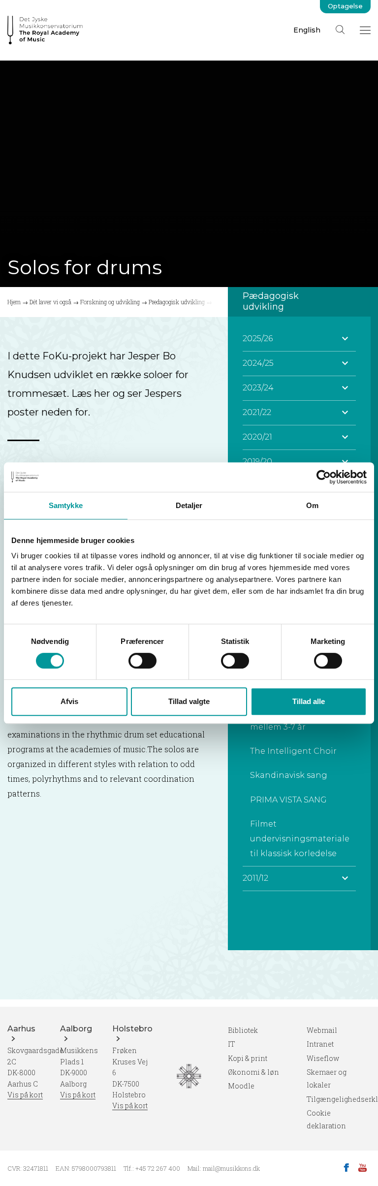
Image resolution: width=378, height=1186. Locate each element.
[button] (345, 338)
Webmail (322, 1030)
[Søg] (340, 29)
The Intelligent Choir (293, 751)
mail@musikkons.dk (231, 1168)
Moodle (241, 1085)
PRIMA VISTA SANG (288, 799)
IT (231, 1044)
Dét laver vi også (50, 302)
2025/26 (258, 338)
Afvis (69, 701)
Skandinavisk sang (288, 775)
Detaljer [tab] (189, 505)
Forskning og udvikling (110, 302)
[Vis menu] (365, 30)
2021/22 (257, 412)
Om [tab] (312, 505)
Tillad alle (308, 701)
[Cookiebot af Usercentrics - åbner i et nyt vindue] (324, 477)
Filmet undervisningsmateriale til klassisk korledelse (299, 838)
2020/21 (257, 437)
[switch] (142, 661)
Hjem (14, 302)
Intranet (320, 1044)
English (306, 30)
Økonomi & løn (253, 1072)
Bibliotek (243, 1030)
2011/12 (255, 878)
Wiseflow (323, 1058)
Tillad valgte (189, 701)
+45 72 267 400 (157, 1168)
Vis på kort (25, 1094)
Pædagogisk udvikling (177, 302)
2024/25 (258, 363)
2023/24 (258, 387)
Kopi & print (247, 1058)
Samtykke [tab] (66, 505)
